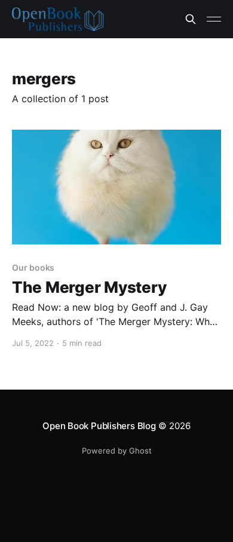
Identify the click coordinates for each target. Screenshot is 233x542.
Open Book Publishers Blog (98, 425)
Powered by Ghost (117, 450)
